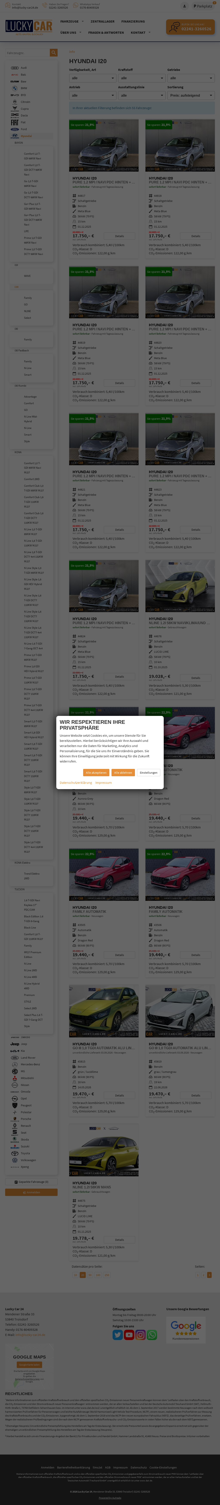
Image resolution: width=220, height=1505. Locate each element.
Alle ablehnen (123, 773)
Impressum (103, 782)
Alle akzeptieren (96, 773)
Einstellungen (148, 773)
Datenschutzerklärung (76, 782)
